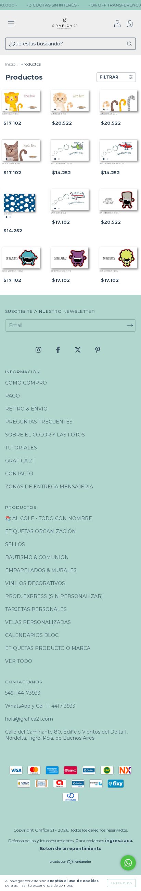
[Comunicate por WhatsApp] (128, 863)
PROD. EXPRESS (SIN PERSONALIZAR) (54, 596)
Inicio (10, 64)
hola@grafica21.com (29, 719)
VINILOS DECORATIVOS (35, 583)
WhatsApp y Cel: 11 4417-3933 (40, 706)
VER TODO (18, 661)
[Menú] (11, 25)
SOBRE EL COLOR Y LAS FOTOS (45, 435)
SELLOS (15, 544)
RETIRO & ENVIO (26, 409)
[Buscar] (129, 44)
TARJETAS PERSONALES (36, 609)
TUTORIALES (21, 448)
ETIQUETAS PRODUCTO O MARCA (47, 648)
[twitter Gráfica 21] (78, 350)
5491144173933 (22, 693)
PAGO (12, 396)
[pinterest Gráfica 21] (97, 350)
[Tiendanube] (70, 862)
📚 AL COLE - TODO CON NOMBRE (48, 518)
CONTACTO (19, 474)
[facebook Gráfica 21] (58, 350)
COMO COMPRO (26, 383)
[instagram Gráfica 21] (39, 350)
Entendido (121, 883)
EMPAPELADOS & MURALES (41, 570)
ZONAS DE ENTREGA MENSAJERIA (49, 487)
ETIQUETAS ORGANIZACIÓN (40, 531)
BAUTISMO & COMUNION (37, 557)
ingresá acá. (119, 840)
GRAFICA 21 (19, 461)
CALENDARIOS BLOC (32, 635)
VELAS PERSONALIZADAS (38, 622)
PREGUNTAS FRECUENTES (39, 422)
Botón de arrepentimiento (71, 848)
